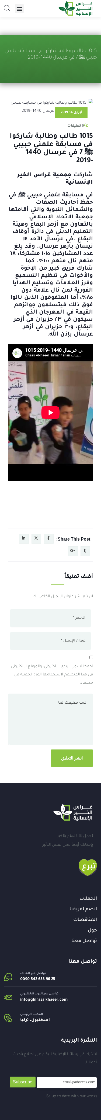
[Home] (73, 812)
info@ (25, 1000)
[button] (19, 8)
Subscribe (22, 1082)
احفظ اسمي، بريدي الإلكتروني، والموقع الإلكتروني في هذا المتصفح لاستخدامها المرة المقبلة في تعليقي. (52, 675)
